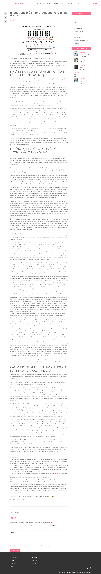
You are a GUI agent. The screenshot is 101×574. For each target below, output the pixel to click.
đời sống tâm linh (43, 505)
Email (31, 525)
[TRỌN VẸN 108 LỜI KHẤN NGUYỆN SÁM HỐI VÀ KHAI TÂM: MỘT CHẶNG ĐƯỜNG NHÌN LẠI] (76, 53)
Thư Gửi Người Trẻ (78, 31)
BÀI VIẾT (55, 3)
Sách (12, 560)
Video (13, 567)
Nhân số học (77, 17)
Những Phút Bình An (79, 28)
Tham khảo (76, 43)
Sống (75, 20)
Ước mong (34, 560)
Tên (11, 525)
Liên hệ (34, 564)
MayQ (16, 505)
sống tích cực (30, 505)
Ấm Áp (75, 34)
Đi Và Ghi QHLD (78, 37)
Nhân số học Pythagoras (49, 156)
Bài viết (20, 19)
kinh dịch (13, 505)
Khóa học (34, 557)
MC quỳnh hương (21, 505)
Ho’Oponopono (62, 317)
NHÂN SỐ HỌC (71, 3)
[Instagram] (90, 568)
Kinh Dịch (58, 473)
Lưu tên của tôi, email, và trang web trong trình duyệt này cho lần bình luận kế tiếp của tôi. (33, 546)
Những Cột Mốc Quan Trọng (81, 40)
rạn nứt (15, 303)
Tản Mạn (76, 26)
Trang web (52, 525)
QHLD (26, 505)
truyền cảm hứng (36, 505)
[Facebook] (84, 568)
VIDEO (62, 3)
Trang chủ (13, 557)
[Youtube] (87, 568)
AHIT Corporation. (87, 572)
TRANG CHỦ (40, 3)
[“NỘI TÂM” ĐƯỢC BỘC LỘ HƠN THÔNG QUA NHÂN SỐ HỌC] (76, 60)
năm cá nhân (27, 170)
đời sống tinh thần (50, 505)
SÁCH (48, 3)
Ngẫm (75, 23)
